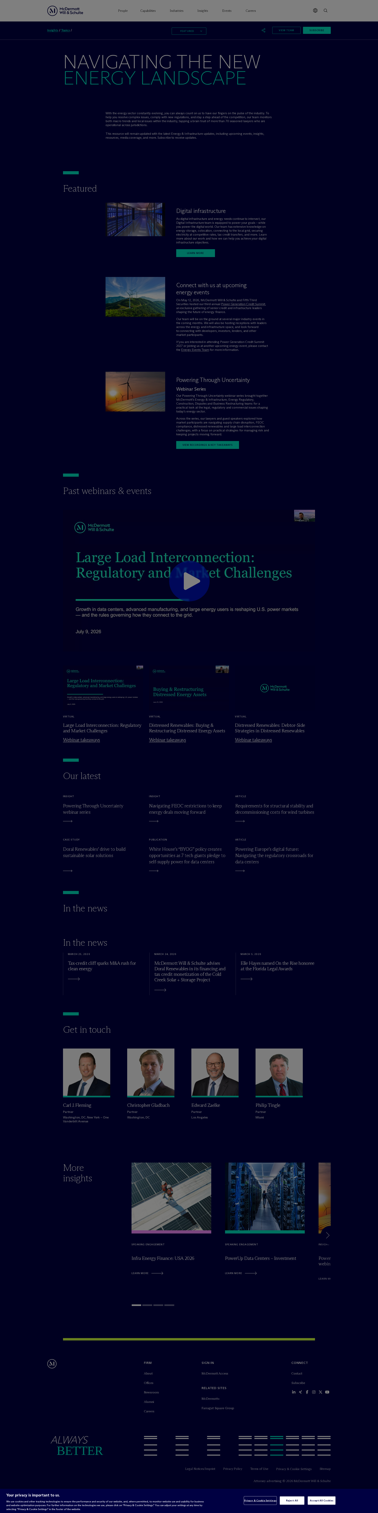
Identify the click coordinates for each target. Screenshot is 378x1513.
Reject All (292, 1500)
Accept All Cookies (321, 1500)
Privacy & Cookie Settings (260, 1500)
